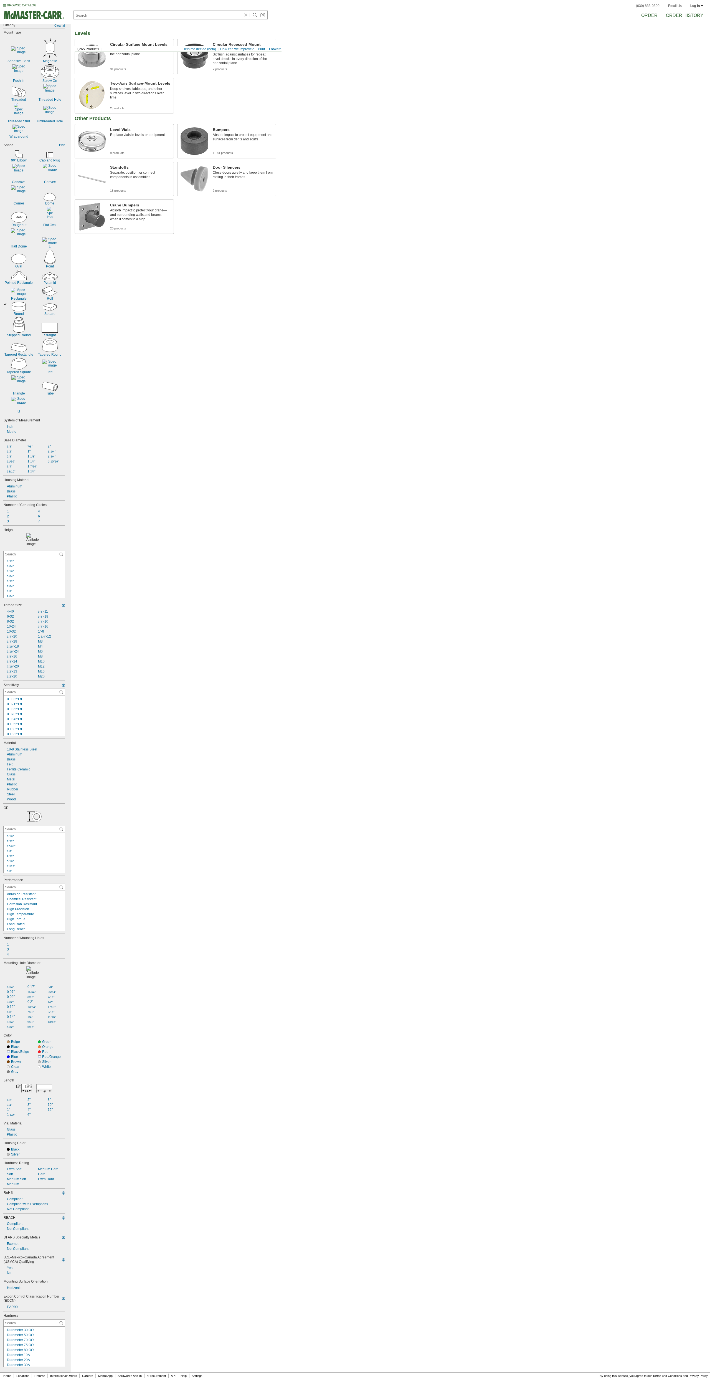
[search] (61, 554)
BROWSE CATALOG (22, 5)
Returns (39, 1375)
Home (7, 1375)
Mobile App (105, 1375)
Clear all (59, 25)
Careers (87, 1375)
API (173, 1375)
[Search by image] (262, 15)
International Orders (63, 1375)
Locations (22, 1375)
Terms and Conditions (667, 1375)
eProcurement (156, 1375)
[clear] (245, 15)
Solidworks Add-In (130, 1375)
